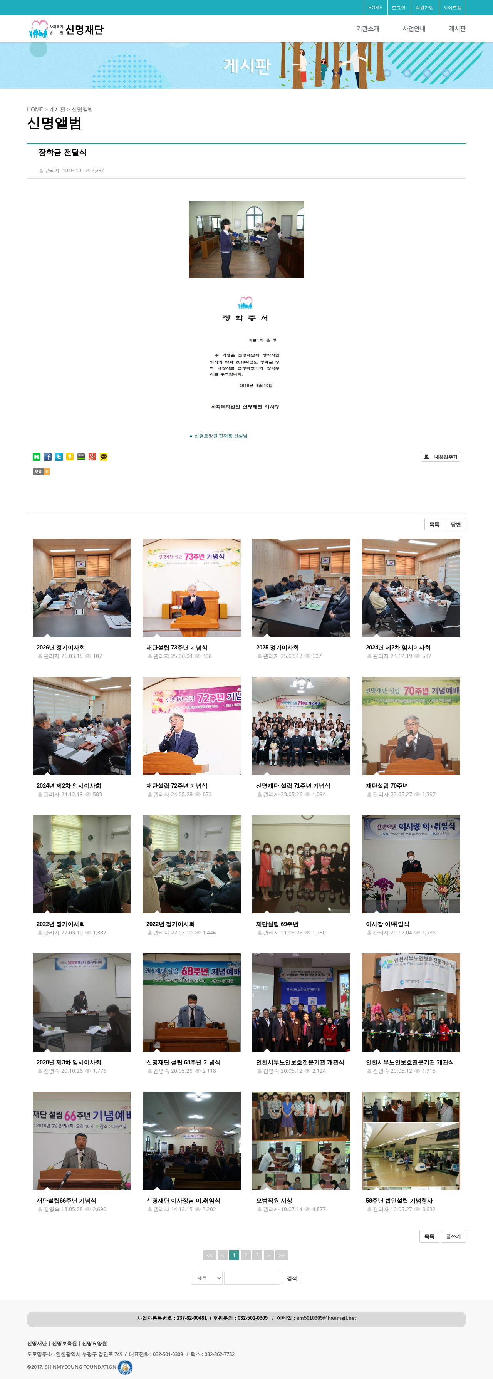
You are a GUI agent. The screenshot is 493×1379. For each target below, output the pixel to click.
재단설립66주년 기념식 (66, 1200)
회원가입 (424, 7)
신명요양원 (94, 1343)
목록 (434, 524)
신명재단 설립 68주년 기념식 (183, 1062)
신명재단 (37, 1343)
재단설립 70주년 (387, 785)
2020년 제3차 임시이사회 (69, 1062)
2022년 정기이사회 (61, 924)
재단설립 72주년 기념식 (177, 785)
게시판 (457, 28)
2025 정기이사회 (277, 647)
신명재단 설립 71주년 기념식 (293, 785)
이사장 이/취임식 (387, 924)
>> (282, 1255)
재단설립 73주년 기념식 (177, 647)
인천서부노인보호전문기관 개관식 (300, 1062)
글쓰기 (453, 1236)
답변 (456, 524)
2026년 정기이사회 (61, 647)
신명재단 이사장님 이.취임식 (183, 1200)
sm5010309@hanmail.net (326, 1318)
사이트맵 (452, 7)
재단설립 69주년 (277, 924)
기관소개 (367, 28)
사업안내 (414, 28)
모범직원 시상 (274, 1200)
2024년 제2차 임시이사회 (398, 647)
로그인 (399, 7)
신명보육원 (64, 1343)
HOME (375, 7)
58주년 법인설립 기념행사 (399, 1200)
